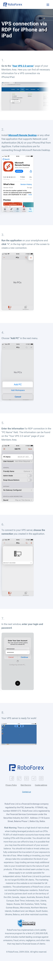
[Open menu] (47, 5)
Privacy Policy (11, 785)
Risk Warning (26, 785)
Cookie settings (41, 785)
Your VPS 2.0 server (23, 65)
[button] (13, 4)
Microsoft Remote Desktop (22, 135)
